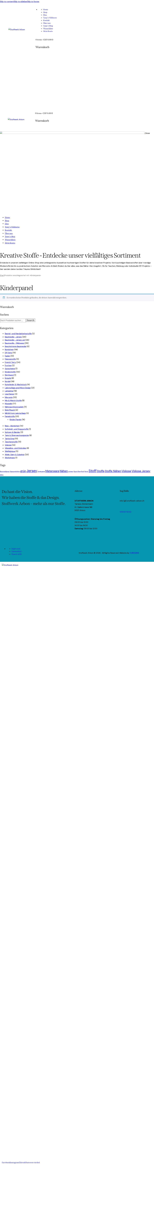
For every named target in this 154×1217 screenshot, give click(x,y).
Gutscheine (10, 368)
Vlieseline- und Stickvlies (15, 448)
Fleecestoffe (10, 359)
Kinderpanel (41, 471)
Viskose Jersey (141, 471)
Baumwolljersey (5, 471)
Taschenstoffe (11, 441)
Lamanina (9, 391)
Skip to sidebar (20, 1)
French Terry (10, 362)
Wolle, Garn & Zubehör (15, 454)
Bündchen (9, 349)
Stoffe (100, 471)
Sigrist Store (77, 471)
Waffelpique (10, 451)
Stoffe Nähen (113, 471)
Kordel (7, 381)
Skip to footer (33, 1)
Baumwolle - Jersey (13, 337)
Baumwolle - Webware (14, 343)
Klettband (9, 375)
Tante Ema (9, 438)
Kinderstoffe (10, 372)
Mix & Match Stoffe (13, 400)
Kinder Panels (15, 419)
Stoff (92, 470)
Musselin (8, 403)
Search (30, 320)
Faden (7, 356)
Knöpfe (8, 378)
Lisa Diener (9, 394)
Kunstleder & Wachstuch (16, 384)
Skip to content (7, 1)
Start (2, 275)
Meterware (52, 471)
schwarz (70, 471)
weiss (1, 475)
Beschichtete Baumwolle (15, 346)
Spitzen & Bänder (12, 432)
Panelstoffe (10, 416)
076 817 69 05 (125, 512)
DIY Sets (8, 352)
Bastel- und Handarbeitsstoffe (18, 333)
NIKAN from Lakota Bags (15, 413)
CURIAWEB (134, 553)
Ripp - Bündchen (12, 426)
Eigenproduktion (15, 471)
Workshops (10, 457)
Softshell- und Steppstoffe (16, 429)
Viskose (8, 445)
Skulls (86, 471)
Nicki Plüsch (10, 410)
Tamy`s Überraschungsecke (17, 435)
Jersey (31, 470)
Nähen (64, 471)
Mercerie (9, 397)
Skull (82, 471)
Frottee (8, 365)
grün (23, 471)
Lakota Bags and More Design (18, 388)
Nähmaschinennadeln (14, 407)
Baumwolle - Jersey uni (15, 340)
